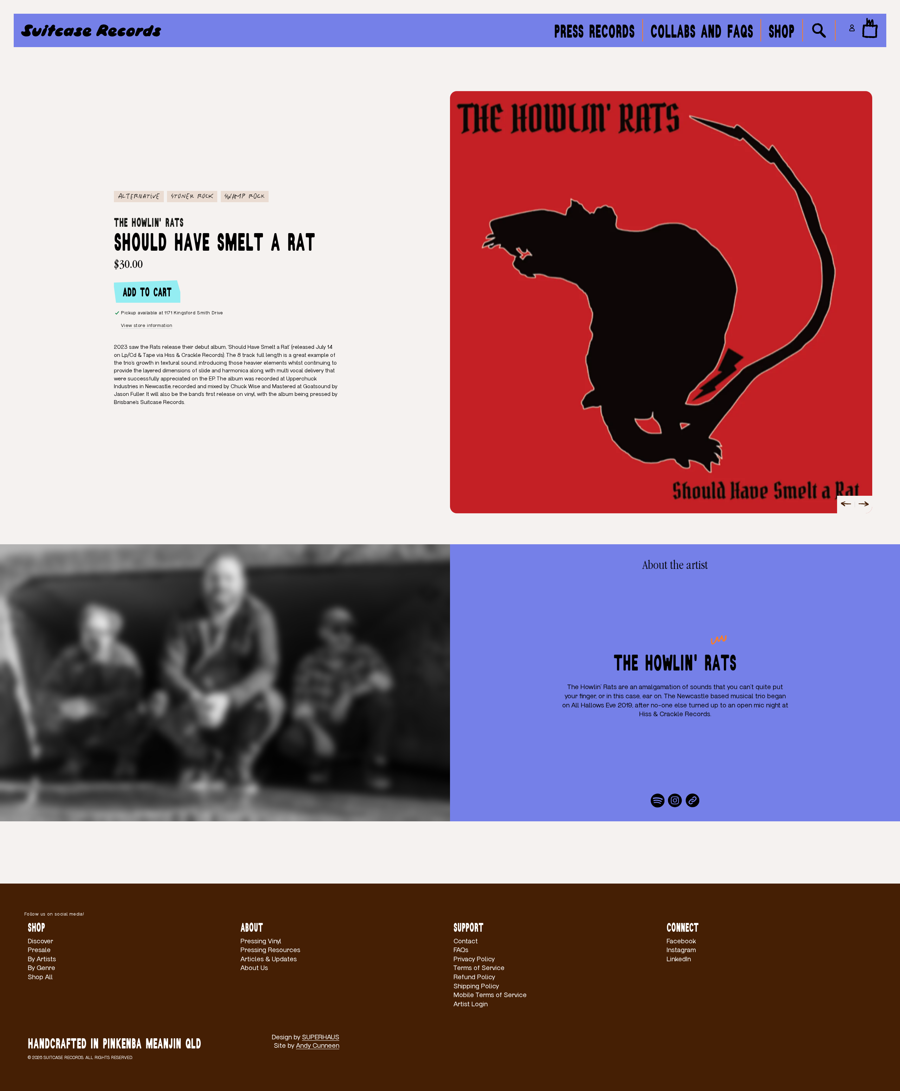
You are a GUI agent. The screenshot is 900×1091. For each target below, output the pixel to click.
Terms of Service (479, 968)
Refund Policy (474, 977)
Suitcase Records (63, 1057)
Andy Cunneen (317, 1045)
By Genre (41, 968)
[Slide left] (846, 504)
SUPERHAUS (320, 1037)
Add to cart (147, 291)
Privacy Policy (474, 959)
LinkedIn (679, 959)
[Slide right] (863, 504)
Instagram (681, 950)
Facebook (681, 941)
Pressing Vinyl (260, 941)
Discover (40, 941)
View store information (146, 325)
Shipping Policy (476, 986)
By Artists (42, 959)
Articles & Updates (268, 959)
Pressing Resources (270, 950)
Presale (39, 950)
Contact (466, 941)
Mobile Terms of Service (490, 995)
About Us (254, 968)
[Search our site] (819, 30)
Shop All (40, 977)
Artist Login (471, 1004)
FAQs (461, 950)
